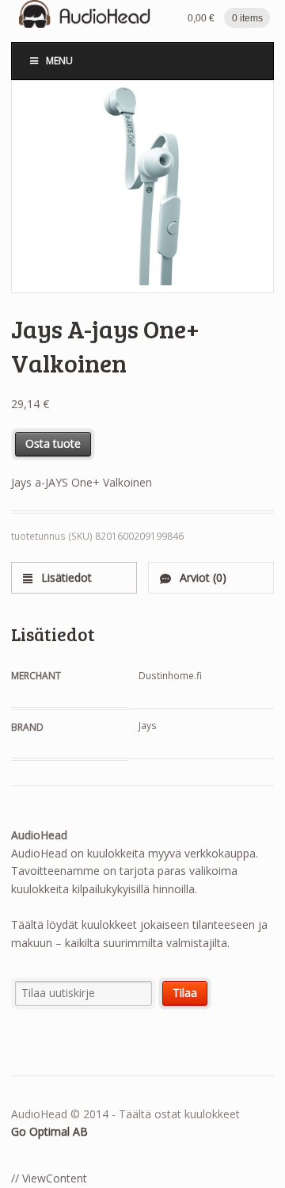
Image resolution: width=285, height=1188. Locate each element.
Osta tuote (53, 443)
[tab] (74, 577)
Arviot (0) (201, 577)
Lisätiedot (65, 577)
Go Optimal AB (49, 1131)
